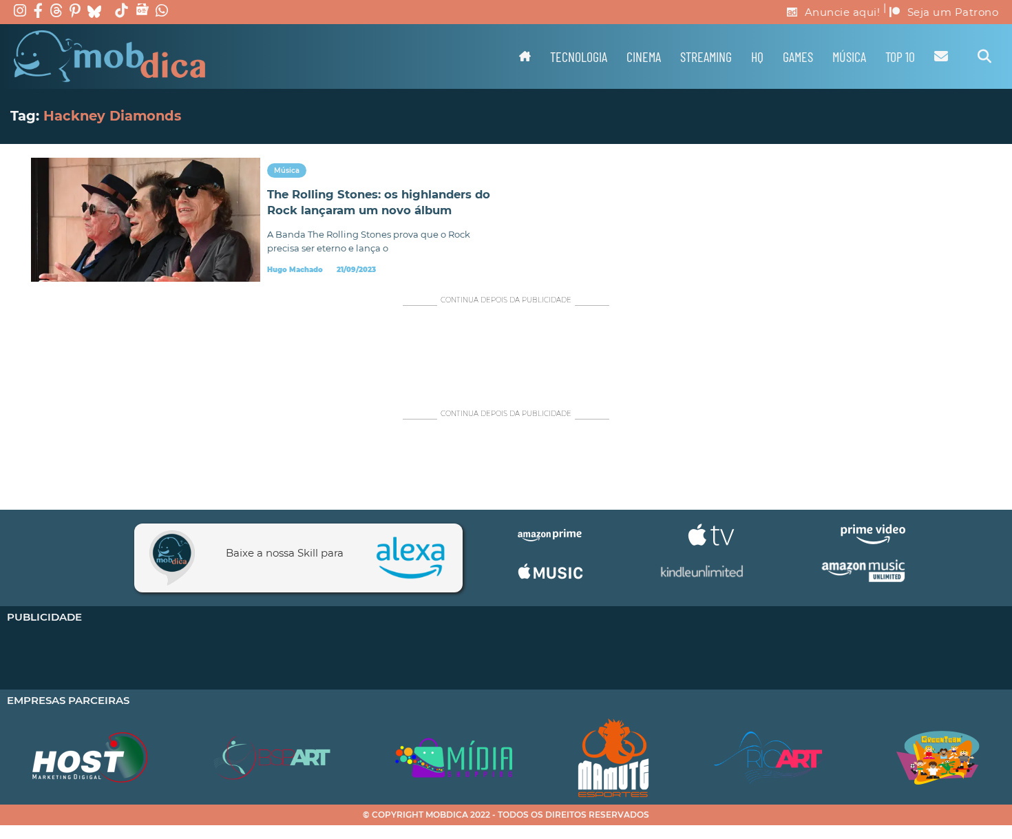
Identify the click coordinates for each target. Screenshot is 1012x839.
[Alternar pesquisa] (984, 56)
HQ (757, 56)
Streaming (706, 56)
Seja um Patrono (953, 12)
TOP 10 (900, 56)
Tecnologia (578, 56)
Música (849, 56)
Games (798, 56)
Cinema (643, 56)
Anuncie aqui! (843, 12)
